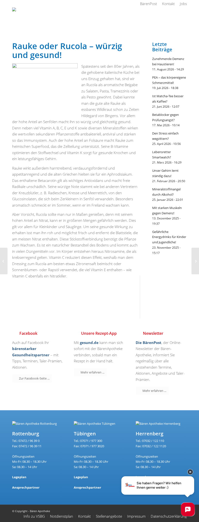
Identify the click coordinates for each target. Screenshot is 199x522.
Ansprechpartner (26, 487)
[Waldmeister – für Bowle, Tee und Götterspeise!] (4, 261)
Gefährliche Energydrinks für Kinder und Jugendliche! (169, 237)
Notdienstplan (61, 516)
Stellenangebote (109, 516)
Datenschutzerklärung (169, 516)
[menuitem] (149, 3)
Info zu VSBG (34, 516)
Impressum (136, 516)
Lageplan (19, 477)
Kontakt (84, 516)
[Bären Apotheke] (27, 18)
